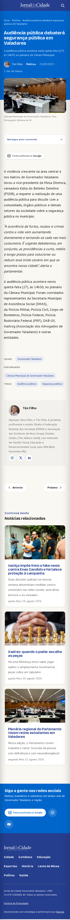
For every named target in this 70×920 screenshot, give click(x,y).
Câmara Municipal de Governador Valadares (30, 375)
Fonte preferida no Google (27, 812)
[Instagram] (12, 457)
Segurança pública (52, 384)
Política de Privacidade (16, 903)
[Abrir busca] (62, 5)
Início (7, 20)
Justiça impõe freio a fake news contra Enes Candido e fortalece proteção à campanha (35, 569)
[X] (20, 457)
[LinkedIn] (29, 457)
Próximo (52, 487)
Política (16, 20)
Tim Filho (17, 64)
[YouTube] (9, 824)
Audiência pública (26, 384)
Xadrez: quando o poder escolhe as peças (35, 654)
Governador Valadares (30, 359)
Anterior (17, 487)
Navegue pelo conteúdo (22, 139)
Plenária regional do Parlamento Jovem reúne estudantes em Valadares (34, 733)
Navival (60, 911)
